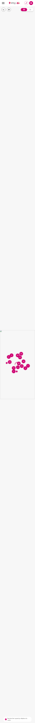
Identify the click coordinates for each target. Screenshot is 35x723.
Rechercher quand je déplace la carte (17, 719)
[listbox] (3, 10)
